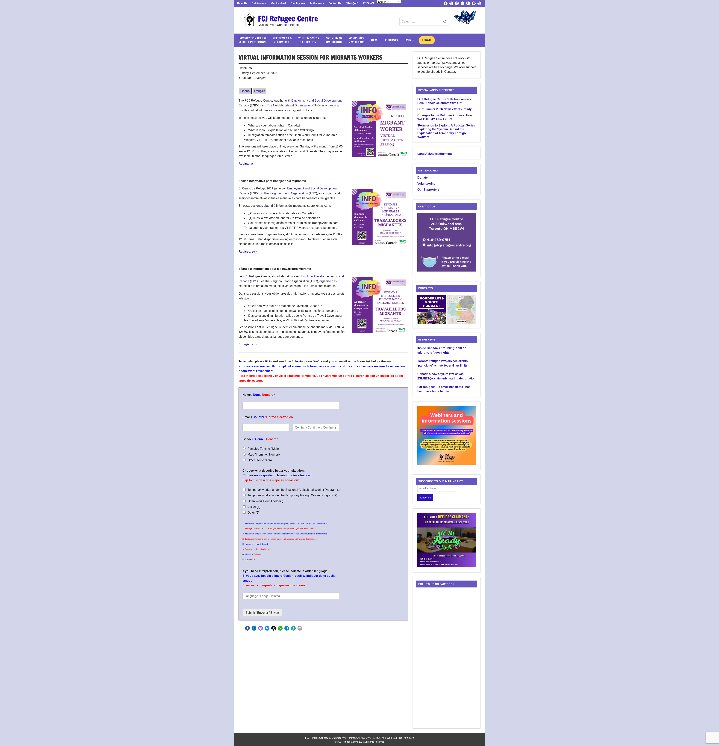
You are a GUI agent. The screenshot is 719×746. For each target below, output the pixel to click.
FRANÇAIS (352, 3)
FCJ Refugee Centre (288, 18)
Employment (298, 3)
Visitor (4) (254, 507)
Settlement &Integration (282, 40)
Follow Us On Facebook (436, 584)
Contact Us (335, 3)
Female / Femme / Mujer (264, 448)
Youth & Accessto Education (308, 40)
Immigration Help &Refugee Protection (252, 40)
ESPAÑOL (369, 3)
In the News (317, 3)
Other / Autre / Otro (260, 460)
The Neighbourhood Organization (289, 105)
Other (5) (253, 512)
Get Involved (278, 3)
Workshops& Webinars (357, 40)
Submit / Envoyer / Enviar (262, 612)
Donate (427, 40)
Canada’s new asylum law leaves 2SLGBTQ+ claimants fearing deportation (446, 376)
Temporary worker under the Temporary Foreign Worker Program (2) (292, 495)
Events (409, 40)
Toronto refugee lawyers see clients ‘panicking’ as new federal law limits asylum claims (442, 363)
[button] (247, 628)
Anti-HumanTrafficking (334, 40)
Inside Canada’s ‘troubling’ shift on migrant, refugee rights (441, 350)
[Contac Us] (446, 270)
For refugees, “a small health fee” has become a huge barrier (444, 389)
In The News (426, 339)
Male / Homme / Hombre (264, 454)
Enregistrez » (248, 344)
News (374, 40)
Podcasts (391, 40)
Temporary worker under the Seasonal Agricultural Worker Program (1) (294, 489)
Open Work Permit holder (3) (266, 501)
